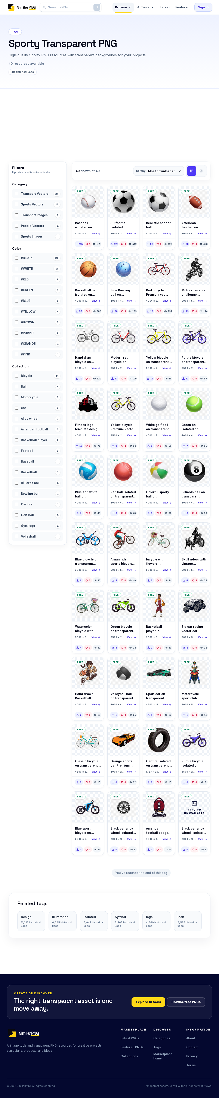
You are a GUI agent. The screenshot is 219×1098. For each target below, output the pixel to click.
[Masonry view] (201, 171)
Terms (191, 1065)
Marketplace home (163, 1056)
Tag (15, 31)
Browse (121, 7)
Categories (161, 1038)
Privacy (192, 1056)
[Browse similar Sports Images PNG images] (132, 193)
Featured (182, 7)
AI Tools (143, 7)
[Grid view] (191, 171)
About (190, 1038)
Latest (165, 7)
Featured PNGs (132, 1047)
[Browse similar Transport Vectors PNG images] (168, 260)
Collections (129, 1056)
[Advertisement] (109, 121)
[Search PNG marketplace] (96, 7)
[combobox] (70, 7)
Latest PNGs (130, 1038)
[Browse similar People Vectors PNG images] (168, 596)
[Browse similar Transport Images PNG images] (168, 731)
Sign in (203, 7)
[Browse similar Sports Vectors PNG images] (97, 193)
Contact (192, 1047)
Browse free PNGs (186, 1002)
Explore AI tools (148, 1002)
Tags (157, 1047)
